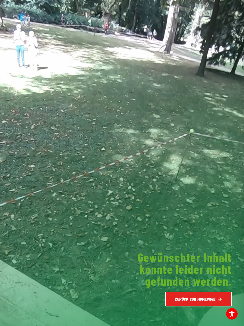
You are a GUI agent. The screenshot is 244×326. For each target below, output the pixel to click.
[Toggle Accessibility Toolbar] (232, 314)
